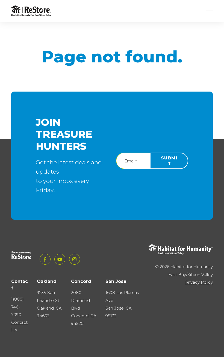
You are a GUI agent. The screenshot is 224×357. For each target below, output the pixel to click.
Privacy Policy (199, 282)
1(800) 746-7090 (17, 307)
